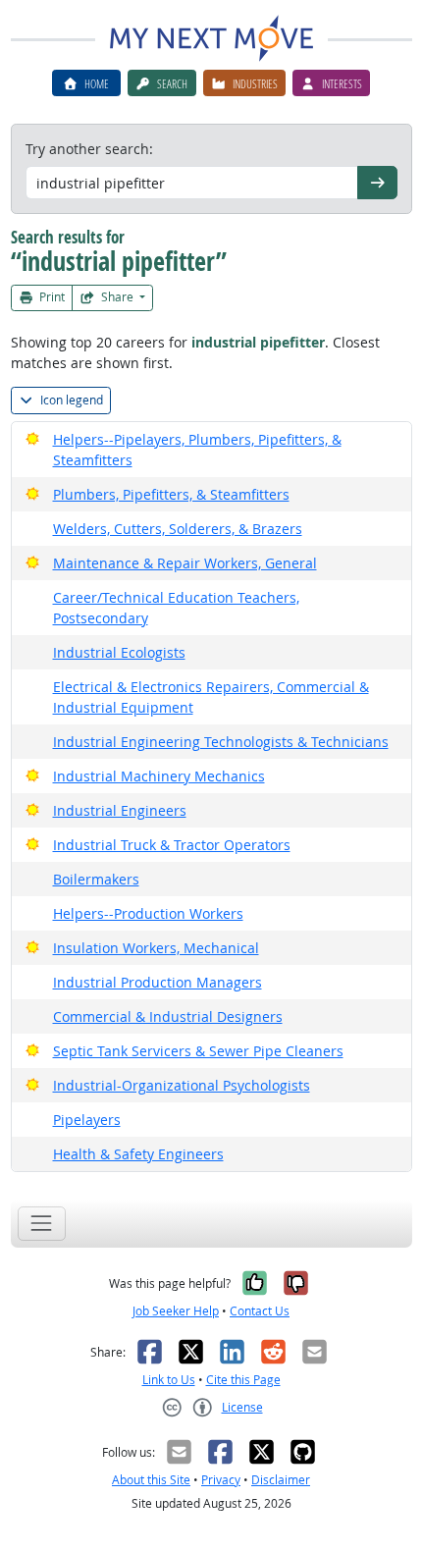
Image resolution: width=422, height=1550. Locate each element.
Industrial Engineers (119, 810)
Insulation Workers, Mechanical (156, 947)
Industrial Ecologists (119, 652)
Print (50, 297)
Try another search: (89, 148)
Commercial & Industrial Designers (168, 1016)
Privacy (220, 1479)
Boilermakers (96, 879)
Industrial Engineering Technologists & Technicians (221, 741)
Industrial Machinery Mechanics (159, 776)
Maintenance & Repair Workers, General (185, 563)
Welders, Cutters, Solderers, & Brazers (177, 528)
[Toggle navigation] (42, 1223)
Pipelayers (87, 1119)
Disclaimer (280, 1479)
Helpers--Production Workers (148, 913)
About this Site (151, 1479)
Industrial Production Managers (157, 982)
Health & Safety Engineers (138, 1154)
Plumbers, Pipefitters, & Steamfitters (171, 494)
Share (117, 297)
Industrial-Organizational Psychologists (181, 1085)
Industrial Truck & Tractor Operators (171, 844)
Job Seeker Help (175, 1311)
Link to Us (168, 1379)
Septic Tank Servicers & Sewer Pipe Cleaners (198, 1051)
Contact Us (260, 1311)
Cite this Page (243, 1379)
